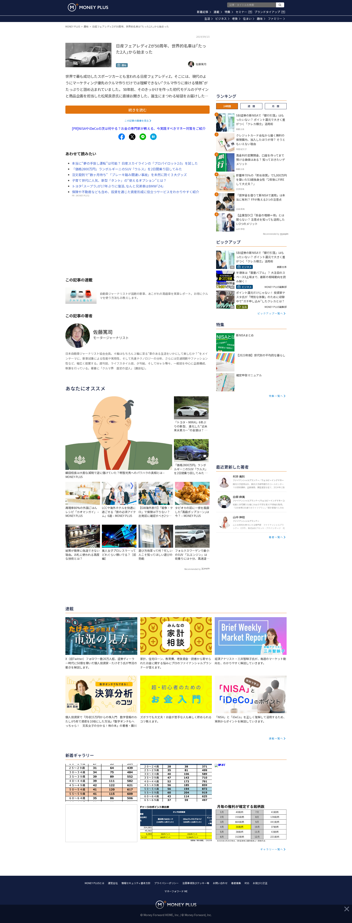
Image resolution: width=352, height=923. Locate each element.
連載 (216, 12)
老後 (235, 19)
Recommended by (192, 569)
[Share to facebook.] (121, 136)
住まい (247, 19)
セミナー (243, 12)
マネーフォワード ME (176, 891)
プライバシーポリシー (166, 883)
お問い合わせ (220, 883)
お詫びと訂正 (260, 883)
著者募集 (236, 883)
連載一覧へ (276, 738)
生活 (207, 19)
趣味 (260, 19)
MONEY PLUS (72, 26)
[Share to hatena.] (153, 136)
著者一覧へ (276, 537)
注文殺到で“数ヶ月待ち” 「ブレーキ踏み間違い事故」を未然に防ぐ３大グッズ (129, 174)
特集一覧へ (276, 396)
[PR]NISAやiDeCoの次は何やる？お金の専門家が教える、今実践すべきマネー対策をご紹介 (139, 128)
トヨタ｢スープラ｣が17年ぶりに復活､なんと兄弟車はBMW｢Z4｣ (118, 186)
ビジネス (221, 19)
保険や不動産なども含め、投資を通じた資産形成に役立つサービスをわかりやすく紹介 (135, 191)
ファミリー (275, 19)
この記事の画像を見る (136, 120)
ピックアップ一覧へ (270, 313)
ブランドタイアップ (269, 12)
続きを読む (137, 109)
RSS (247, 883)
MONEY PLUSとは (94, 883)
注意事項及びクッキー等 (195, 883)
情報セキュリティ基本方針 (136, 883)
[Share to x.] (132, 136)
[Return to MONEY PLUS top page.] (88, 7)
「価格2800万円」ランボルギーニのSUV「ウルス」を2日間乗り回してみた (127, 168)
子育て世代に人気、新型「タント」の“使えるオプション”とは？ (119, 180)
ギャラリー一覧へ (271, 849)
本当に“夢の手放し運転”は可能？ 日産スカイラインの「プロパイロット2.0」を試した (135, 163)
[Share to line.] (143, 136)
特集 (227, 12)
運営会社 (113, 883)
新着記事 (202, 12)
